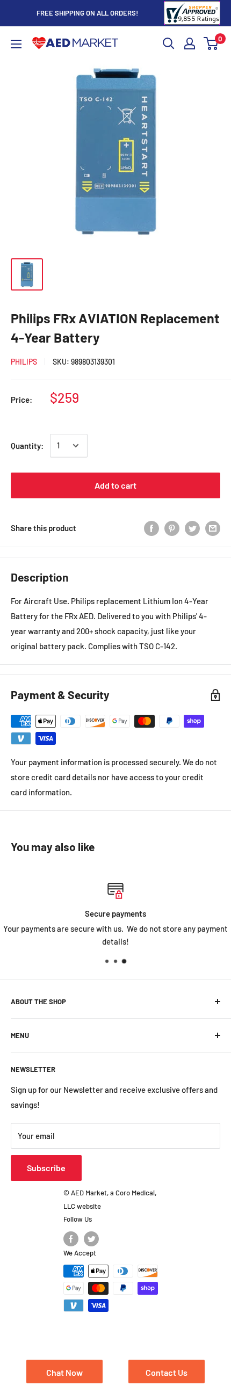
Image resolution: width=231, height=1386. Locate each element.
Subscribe (46, 1168)
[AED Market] (75, 43)
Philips (24, 361)
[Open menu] (16, 44)
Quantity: (27, 446)
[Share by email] (212, 528)
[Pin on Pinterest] (171, 528)
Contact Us (166, 1372)
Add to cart (115, 485)
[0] (211, 43)
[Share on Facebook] (151, 528)
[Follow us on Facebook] (70, 1238)
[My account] (189, 43)
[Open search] (169, 43)
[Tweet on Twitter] (192, 528)
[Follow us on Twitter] (91, 1238)
